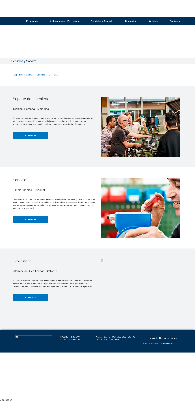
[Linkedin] (3, 406)
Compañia (130, 21)
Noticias (153, 21)
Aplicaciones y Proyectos (64, 21)
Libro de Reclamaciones (163, 338)
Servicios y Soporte (102, 21)
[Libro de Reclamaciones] (145, 338)
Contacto (175, 21)
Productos (32, 21)
